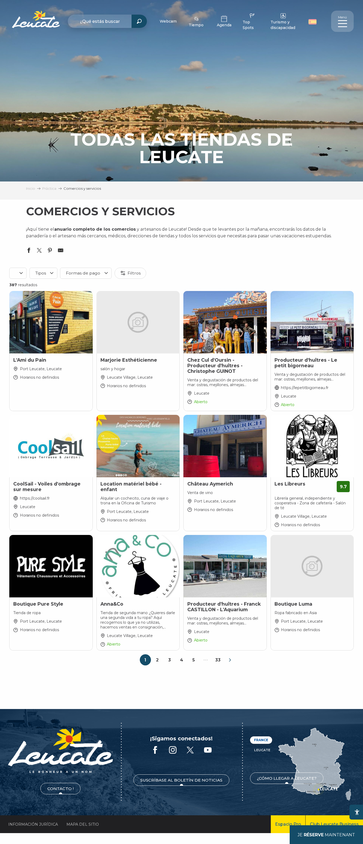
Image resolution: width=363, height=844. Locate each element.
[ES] (312, 21)
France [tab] (261, 740)
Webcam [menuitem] (168, 21)
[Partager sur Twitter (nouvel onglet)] (39, 251)
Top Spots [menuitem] (248, 25)
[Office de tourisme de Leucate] (60, 750)
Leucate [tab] (262, 750)
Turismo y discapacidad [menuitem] (283, 25)
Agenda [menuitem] (224, 25)
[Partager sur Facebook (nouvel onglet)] (28, 251)
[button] (313, 21)
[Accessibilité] (356, 812)
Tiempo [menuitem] (196, 25)
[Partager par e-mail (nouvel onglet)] (60, 251)
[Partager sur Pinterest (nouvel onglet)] (50, 251)
